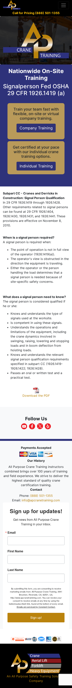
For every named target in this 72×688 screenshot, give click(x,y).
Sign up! (36, 617)
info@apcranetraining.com (41, 500)
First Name (15, 551)
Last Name (15, 569)
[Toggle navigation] (63, 5)
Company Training (36, 128)
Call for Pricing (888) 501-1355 (36, 13)
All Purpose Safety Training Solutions (38, 676)
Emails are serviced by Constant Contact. (36, 606)
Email (11, 532)
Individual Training (36, 166)
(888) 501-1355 (41, 496)
